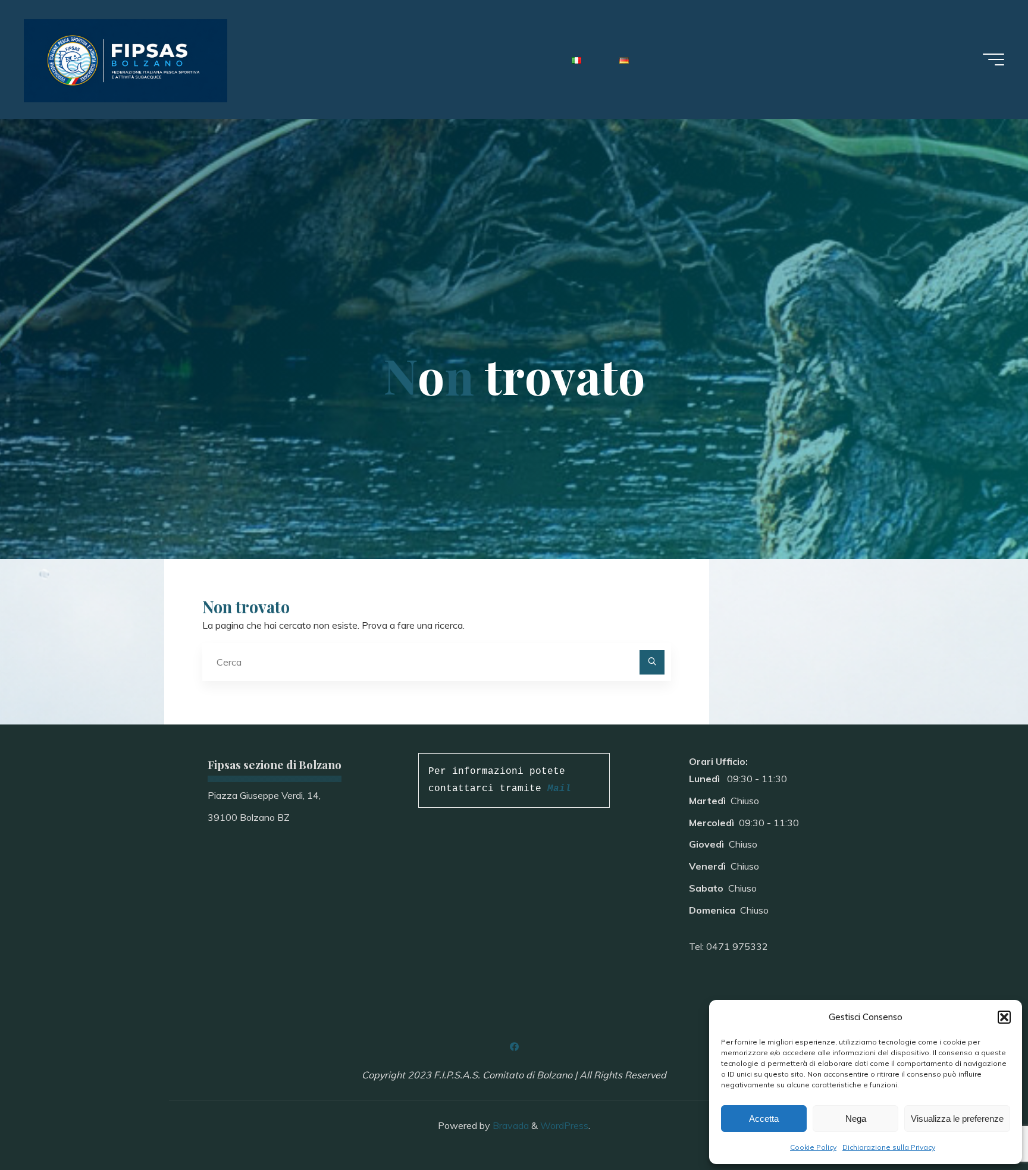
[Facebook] (514, 1047)
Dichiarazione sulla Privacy (888, 1147)
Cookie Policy (813, 1147)
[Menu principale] (993, 59)
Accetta (764, 1118)
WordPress (564, 1125)
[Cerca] (652, 662)
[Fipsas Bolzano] (125, 59)
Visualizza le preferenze (957, 1118)
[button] (1004, 1017)
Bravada (509, 1125)
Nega (855, 1118)
